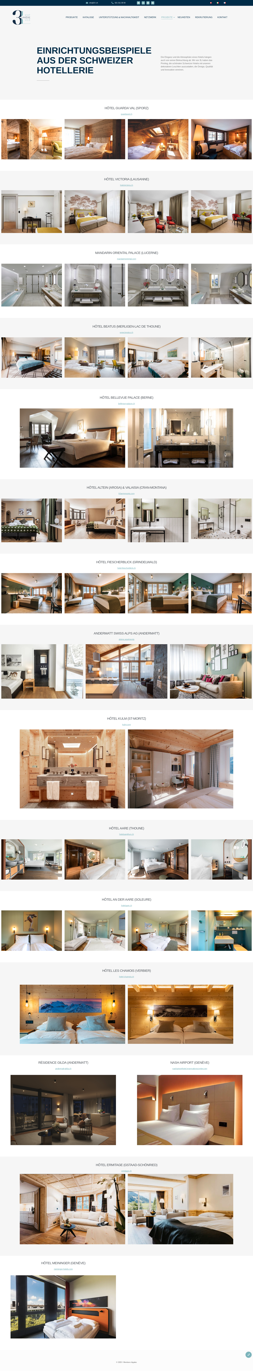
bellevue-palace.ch (126, 404)
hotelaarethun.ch (126, 834)
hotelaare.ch (126, 905)
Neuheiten (184, 17)
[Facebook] (138, 2)
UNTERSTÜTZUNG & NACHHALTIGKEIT (119, 17)
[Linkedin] (148, 2)
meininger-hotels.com (63, 1269)
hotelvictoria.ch (126, 185)
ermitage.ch (126, 1171)
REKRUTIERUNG (203, 17)
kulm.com (126, 724)
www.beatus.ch (126, 332)
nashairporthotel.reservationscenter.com (189, 1069)
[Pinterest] (152, 2)
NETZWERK (150, 17)
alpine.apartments (126, 639)
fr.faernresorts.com (127, 493)
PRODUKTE (72, 17)
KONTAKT (222, 17)
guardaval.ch (126, 114)
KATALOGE (88, 17)
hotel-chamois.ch (126, 977)
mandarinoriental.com (126, 259)
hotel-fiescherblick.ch (126, 568)
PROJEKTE (167, 17)
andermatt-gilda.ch (63, 1069)
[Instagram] (143, 2)
